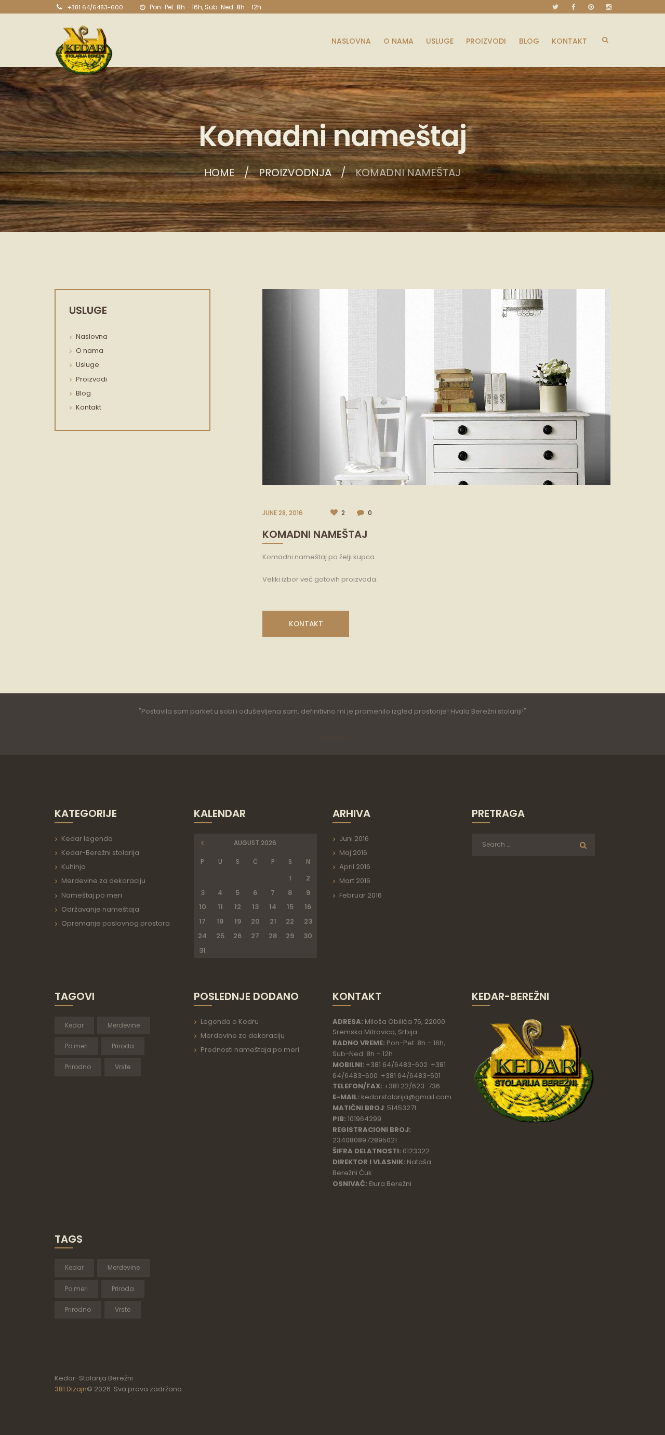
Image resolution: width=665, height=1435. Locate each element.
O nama (89, 351)
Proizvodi (91, 379)
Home (219, 172)
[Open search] (604, 40)
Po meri (76, 1046)
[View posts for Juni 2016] (203, 843)
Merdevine (124, 1025)
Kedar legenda (87, 839)
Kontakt (88, 407)
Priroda (123, 1046)
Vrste (122, 1066)
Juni (354, 839)
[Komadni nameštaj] (436, 387)
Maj (353, 853)
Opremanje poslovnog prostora (115, 923)
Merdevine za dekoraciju (103, 881)
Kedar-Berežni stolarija (100, 853)
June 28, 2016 (282, 512)
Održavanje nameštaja (100, 909)
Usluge (87, 365)
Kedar (74, 1025)
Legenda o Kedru (230, 1021)
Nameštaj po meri (91, 895)
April (354, 867)
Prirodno (78, 1066)
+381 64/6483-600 (95, 7)
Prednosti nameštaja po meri (250, 1050)
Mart (354, 881)
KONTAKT (306, 624)
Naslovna (92, 336)
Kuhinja (73, 867)
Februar (360, 895)
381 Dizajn (71, 1389)
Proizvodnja (295, 172)
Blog (83, 393)
